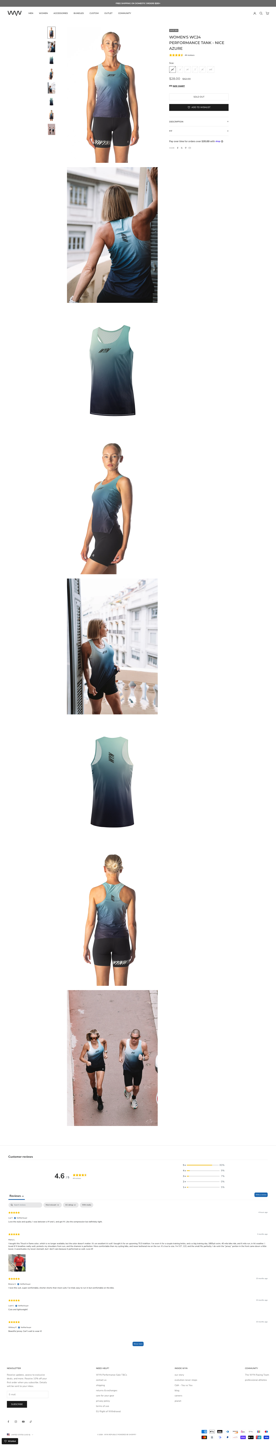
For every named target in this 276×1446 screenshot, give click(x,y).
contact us (101, 1380)
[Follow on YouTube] (23, 1421)
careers (178, 1395)
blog (177, 1390)
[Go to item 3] (51, 60)
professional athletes (256, 1380)
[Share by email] (190, 148)
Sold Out (198, 96)
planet (178, 1401)
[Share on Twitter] (182, 148)
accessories (60, 13)
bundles (79, 13)
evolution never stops (186, 1380)
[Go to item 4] (51, 74)
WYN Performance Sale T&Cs (111, 1374)
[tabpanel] (138, 1275)
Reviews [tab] (16, 1196)
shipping (100, 1385)
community (124, 13)
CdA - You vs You (183, 1385)
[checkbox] (86, 1205)
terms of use (102, 1406)
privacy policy (103, 1401)
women (43, 13)
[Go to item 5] (51, 88)
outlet (108, 13)
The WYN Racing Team (257, 1374)
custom (94, 13)
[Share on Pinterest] (186, 148)
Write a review (261, 1195)
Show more (138, 1344)
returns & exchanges (106, 1390)
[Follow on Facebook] (8, 1421)
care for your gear (105, 1395)
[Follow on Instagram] (15, 1421)
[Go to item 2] (51, 47)
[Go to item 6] (51, 101)
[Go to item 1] (51, 32)
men (30, 13)
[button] (204, 1165)
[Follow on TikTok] (30, 1421)
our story (179, 1374)
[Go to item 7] (51, 115)
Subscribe (17, 1404)
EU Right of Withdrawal (108, 1411)
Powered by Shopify (126, 1435)
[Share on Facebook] (178, 148)
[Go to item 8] (51, 129)
